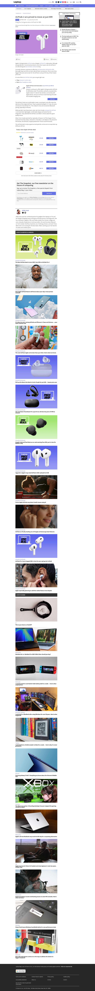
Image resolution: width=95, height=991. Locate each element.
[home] (15, 5)
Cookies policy (66, 976)
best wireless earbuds (31, 66)
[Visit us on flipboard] (65, 2)
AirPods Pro (43, 63)
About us (34, 979)
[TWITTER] (23, 213)
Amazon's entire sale (25, 80)
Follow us (47, 59)
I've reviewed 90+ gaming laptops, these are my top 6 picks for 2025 (69, 44)
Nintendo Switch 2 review (41, 8)
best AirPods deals (28, 77)
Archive (49, 979)
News (17, 20)
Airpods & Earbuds (27, 13)
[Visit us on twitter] (58, 2)
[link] (20, 90)
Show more (37, 173)
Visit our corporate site (66, 966)
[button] (78, 2)
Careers (65, 979)
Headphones (18, 13)
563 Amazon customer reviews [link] (27, 132)
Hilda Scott (23, 19)
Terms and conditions (21, 976)
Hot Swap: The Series (56, 8)
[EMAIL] (25, 213)
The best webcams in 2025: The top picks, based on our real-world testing (70, 38)
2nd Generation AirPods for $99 (45, 69)
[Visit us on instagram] (63, 2)
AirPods (30, 63)
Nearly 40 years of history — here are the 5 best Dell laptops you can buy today (70, 31)
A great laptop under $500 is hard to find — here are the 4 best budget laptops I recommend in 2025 (69, 23)
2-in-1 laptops (27, 8)
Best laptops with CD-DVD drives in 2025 (69, 50)
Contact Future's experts (37, 976)
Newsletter (54, 59)
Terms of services (33, 197)
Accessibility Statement (21, 979)
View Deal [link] (51, 138)
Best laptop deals (69, 8)
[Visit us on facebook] (56, 2)
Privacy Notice (20, 198)
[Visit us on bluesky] (61, 2)
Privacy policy (51, 976)
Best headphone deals (26, 82)
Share (19, 59)
